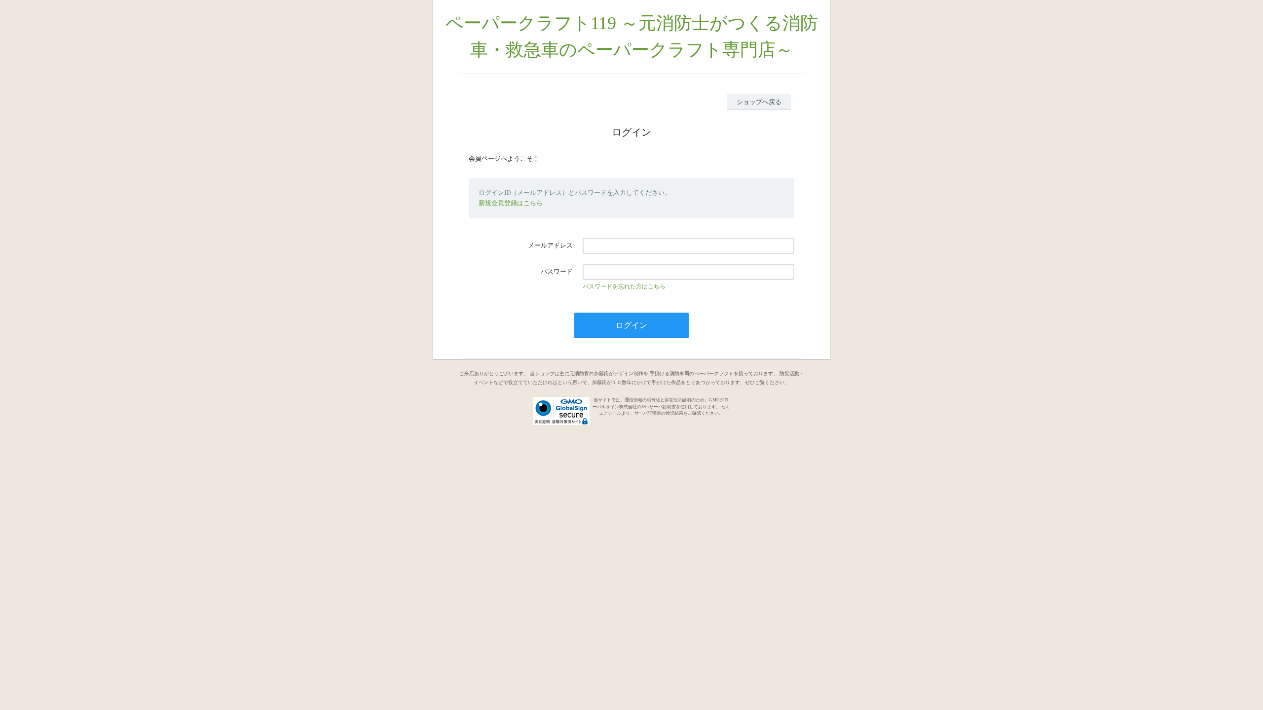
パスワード (557, 271)
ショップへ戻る (759, 102)
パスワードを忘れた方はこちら (624, 286)
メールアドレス (550, 245)
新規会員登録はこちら (511, 203)
